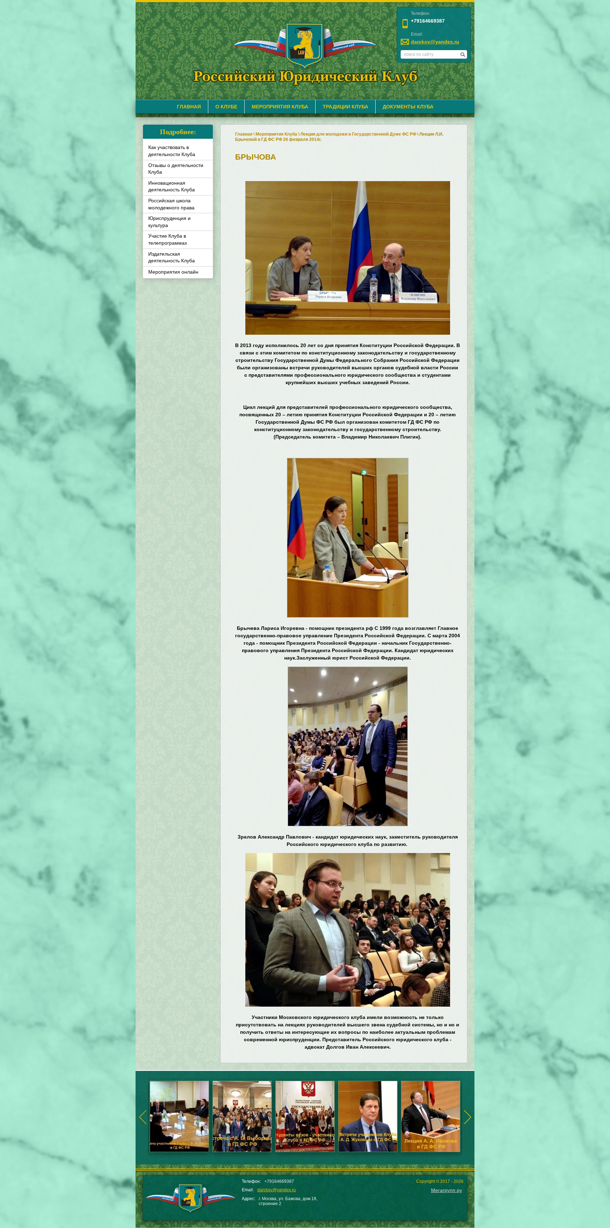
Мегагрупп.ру (446, 1190)
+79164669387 (428, 21)
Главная (243, 134)
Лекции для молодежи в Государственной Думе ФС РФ (358, 134)
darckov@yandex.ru (435, 41)
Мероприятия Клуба (276, 134)
